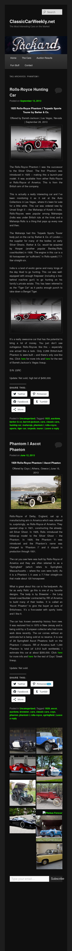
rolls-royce (50, 425)
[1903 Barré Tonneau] (23, 793)
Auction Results (44, 57)
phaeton (14, 715)
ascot (54, 708)
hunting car (15, 425)
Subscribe (57, 878)
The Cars (26, 57)
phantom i (39, 425)
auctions (55, 418)
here (23, 358)
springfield (48, 715)
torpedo (32, 428)
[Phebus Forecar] (52, 813)
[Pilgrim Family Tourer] (49, 741)
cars (42, 421)
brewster (24, 711)
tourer (40, 428)
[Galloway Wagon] (49, 796)
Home (13, 57)
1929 (47, 708)
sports (13, 428)
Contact (28, 65)
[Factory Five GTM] (23, 821)
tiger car (22, 428)
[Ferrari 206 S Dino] (23, 767)
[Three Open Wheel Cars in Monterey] (49, 769)
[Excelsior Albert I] (23, 741)
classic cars (52, 421)
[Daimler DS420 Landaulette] (49, 856)
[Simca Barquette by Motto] (49, 828)
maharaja (27, 425)
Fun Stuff (14, 65)
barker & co (16, 421)
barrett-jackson (31, 421)
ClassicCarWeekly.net (32, 21)
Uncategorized (27, 418)
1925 (47, 418)
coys (52, 711)
